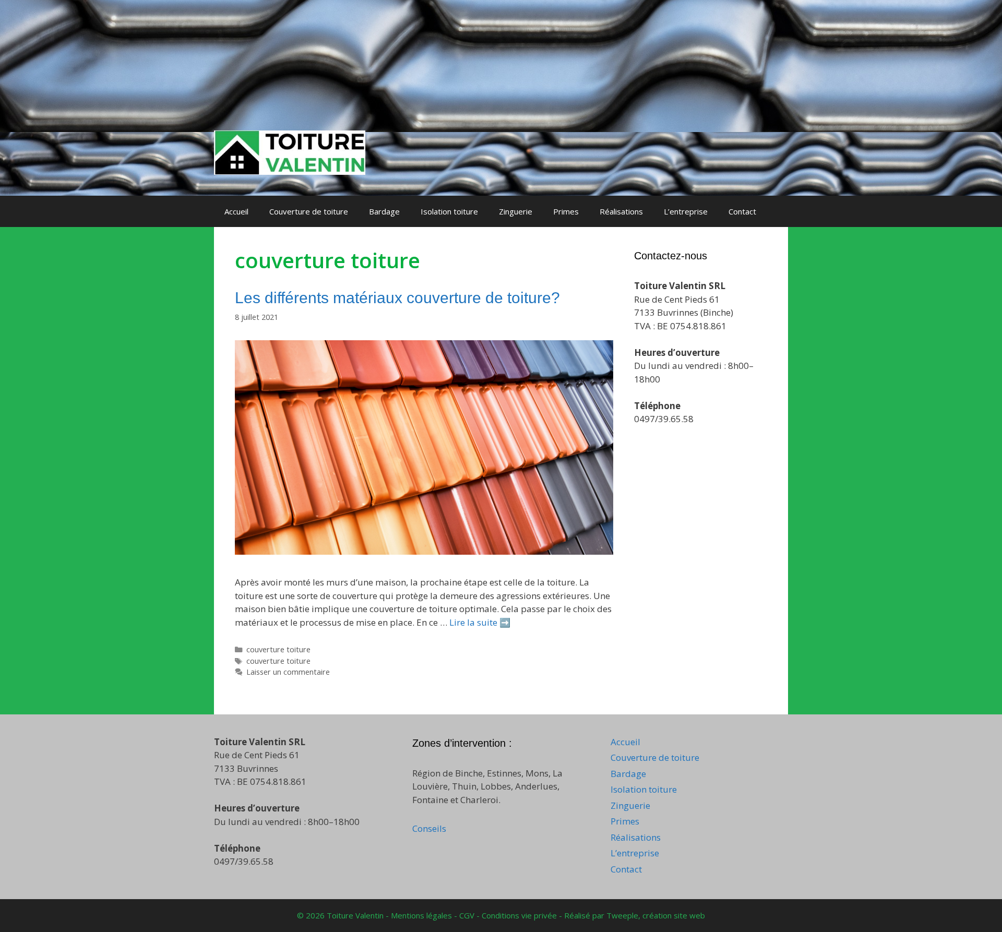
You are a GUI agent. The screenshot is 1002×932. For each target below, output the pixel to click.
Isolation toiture (449, 211)
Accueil (236, 211)
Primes (566, 211)
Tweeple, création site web (655, 915)
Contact (742, 211)
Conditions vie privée (520, 915)
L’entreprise (686, 211)
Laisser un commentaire (288, 672)
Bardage (384, 211)
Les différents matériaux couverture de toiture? (397, 297)
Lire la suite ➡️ (479, 622)
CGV (467, 915)
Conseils (429, 828)
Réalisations (621, 211)
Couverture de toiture (308, 211)
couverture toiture (278, 649)
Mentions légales (422, 915)
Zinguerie (515, 211)
